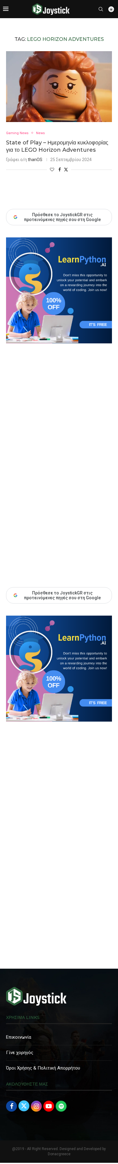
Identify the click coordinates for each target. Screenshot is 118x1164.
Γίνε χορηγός (19, 1052)
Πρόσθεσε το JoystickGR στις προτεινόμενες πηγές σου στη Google (62, 595)
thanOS (35, 159)
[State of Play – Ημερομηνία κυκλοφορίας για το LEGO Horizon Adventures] (59, 86)
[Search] (101, 9)
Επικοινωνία (18, 1037)
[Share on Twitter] (66, 169)
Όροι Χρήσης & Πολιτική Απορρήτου (43, 1068)
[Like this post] (52, 169)
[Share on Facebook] (59, 169)
